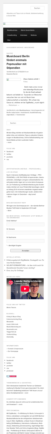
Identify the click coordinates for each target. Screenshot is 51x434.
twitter (9, 154)
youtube (10, 157)
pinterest (10, 371)
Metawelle (10, 321)
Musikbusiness (12, 30)
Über (9, 40)
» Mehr (9, 196)
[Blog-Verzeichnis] (11, 376)
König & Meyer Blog (14, 316)
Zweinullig (10, 337)
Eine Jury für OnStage (15, 270)
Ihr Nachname (11, 237)
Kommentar (20, 115)
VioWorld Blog (11, 334)
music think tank (12, 324)
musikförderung (35, 112)
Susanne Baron (12, 74)
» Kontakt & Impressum (15, 348)
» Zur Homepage (12, 351)
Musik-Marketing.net (14, 327)
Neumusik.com (12, 329)
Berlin (9, 112)
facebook (10, 151)
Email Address (12, 221)
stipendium (10, 115)
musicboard (25, 112)
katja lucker (16, 112)
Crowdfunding (12, 35)
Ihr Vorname (11, 229)
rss (8, 159)
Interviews (23, 35)
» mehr (9, 142)
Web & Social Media (27, 30)
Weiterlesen (14, 105)
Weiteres (34, 35)
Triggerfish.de (11, 332)
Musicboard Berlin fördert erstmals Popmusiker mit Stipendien (18, 62)
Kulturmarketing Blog (14, 319)
